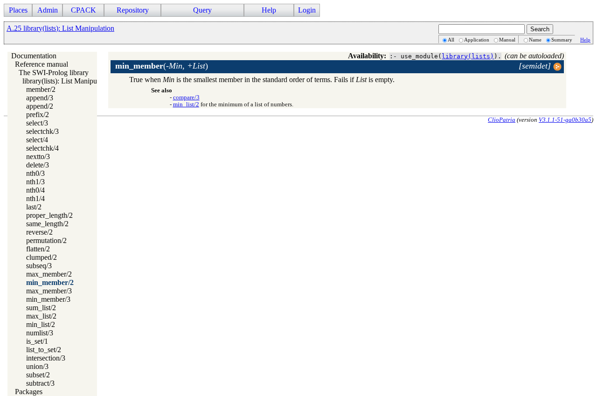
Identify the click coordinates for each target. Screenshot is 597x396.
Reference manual (41, 64)
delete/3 (37, 165)
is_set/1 (37, 341)
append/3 (39, 98)
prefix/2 (37, 114)
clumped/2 (41, 257)
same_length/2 (47, 224)
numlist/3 (39, 333)
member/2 (41, 89)
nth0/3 (35, 173)
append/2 (39, 106)
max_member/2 (49, 274)
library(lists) (468, 56)
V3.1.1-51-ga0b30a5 (565, 119)
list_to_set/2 (43, 350)
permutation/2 (46, 240)
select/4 (37, 140)
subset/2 (38, 375)
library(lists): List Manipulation (67, 81)
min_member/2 (50, 282)
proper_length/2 (49, 215)
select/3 (37, 123)
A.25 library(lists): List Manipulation (60, 28)
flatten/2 (38, 249)
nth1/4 (35, 198)
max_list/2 (41, 316)
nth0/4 (35, 190)
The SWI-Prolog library (54, 72)
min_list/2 (40, 324)
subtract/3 (40, 383)
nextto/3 (38, 156)
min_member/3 (48, 299)
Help (585, 39)
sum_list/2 (41, 308)
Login (307, 10)
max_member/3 (49, 291)
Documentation (33, 56)
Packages (28, 392)
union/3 (37, 366)
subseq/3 (39, 266)
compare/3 (186, 97)
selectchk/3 (42, 131)
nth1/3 (35, 182)
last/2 (34, 207)
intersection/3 (45, 358)
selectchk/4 (42, 148)
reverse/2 (39, 232)
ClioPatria (501, 119)
